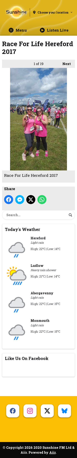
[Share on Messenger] (19, 199)
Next (64, 64)
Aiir (52, 452)
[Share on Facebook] (8, 199)
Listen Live (57, 30)
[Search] (70, 214)
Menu (21, 30)
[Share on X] (30, 199)
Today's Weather (22, 229)
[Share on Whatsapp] (41, 199)
